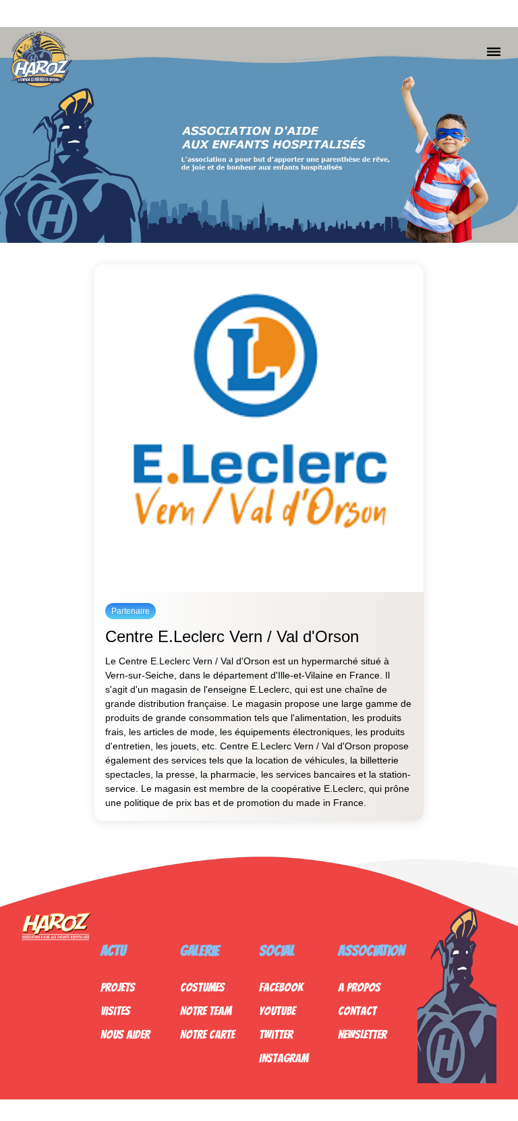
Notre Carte (207, 1034)
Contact (357, 1010)
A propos (359, 987)
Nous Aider (125, 1034)
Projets (117, 987)
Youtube (277, 1010)
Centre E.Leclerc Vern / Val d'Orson (232, 636)
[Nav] (494, 51)
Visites (115, 1010)
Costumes (202, 987)
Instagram (283, 1058)
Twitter (276, 1034)
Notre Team (205, 1010)
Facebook (281, 987)
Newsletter (362, 1034)
